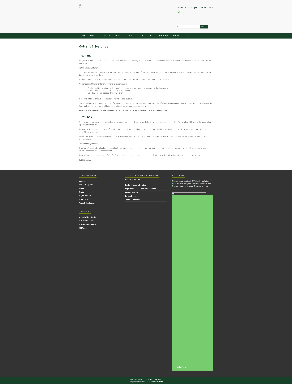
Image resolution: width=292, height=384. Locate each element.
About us (82, 181)
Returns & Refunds (132, 192)
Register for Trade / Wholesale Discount (140, 189)
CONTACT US (163, 36)
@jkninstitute (182, 367)
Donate (81, 188)
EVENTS (140, 36)
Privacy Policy (84, 199)
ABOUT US (106, 36)
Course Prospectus (86, 185)
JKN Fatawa (83, 228)
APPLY (186, 36)
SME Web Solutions (156, 382)
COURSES (94, 36)
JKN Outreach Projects (87, 224)
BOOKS (151, 36)
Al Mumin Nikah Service (87, 217)
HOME (83, 36)
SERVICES (128, 36)
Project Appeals (85, 196)
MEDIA (117, 36)
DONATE (176, 36)
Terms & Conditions (86, 203)
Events (81, 192)
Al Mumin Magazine (86, 221)
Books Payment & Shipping (135, 185)
